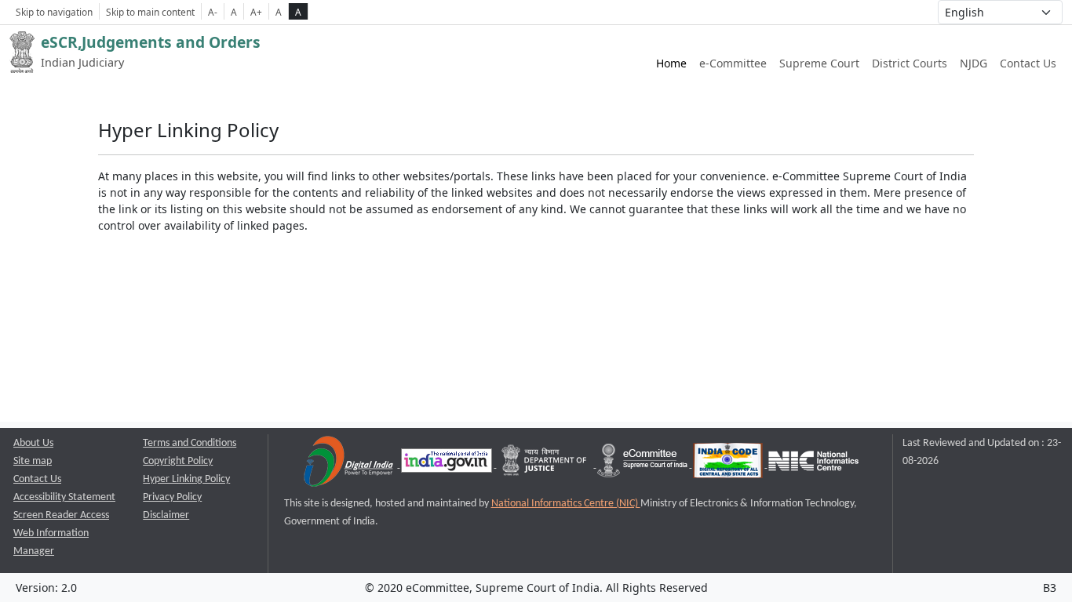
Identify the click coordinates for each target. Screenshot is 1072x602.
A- (212, 11)
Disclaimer (166, 515)
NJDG (973, 63)
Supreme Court (819, 63)
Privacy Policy (172, 497)
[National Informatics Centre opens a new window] (813, 464)
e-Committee (733, 63)
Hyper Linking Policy (186, 479)
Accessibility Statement (64, 497)
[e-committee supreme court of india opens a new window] (643, 464)
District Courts (909, 63)
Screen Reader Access (61, 515)
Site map (32, 461)
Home (671, 63)
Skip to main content (150, 11)
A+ (256, 11)
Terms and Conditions (189, 443)
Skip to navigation (54, 11)
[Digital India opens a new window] (349, 464)
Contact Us (1028, 63)
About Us (33, 443)
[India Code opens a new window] (729, 464)
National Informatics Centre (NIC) (565, 504)
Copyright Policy (178, 461)
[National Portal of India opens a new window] (447, 464)
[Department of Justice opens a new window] (546, 464)
